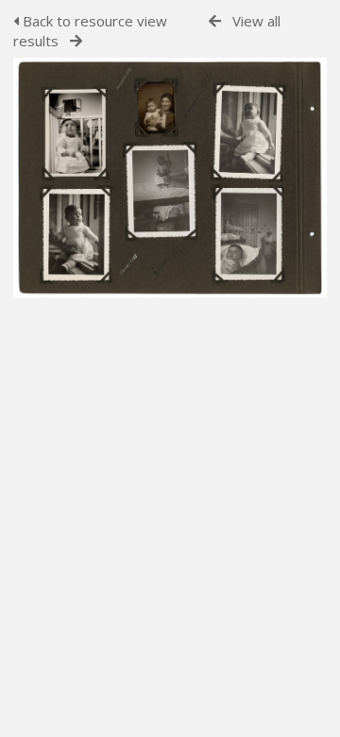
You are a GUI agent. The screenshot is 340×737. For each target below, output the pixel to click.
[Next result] (76, 41)
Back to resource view (93, 20)
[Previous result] (215, 21)
